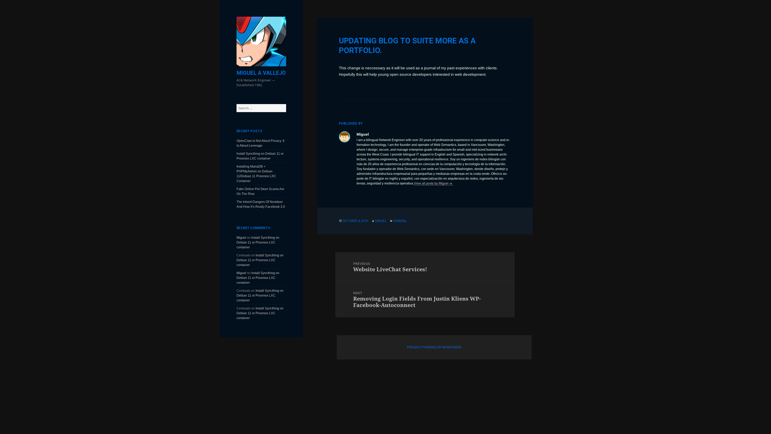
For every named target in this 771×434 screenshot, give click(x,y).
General (400, 221)
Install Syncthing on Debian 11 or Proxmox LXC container (258, 242)
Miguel (241, 237)
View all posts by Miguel (431, 183)
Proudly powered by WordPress (434, 347)
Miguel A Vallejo (261, 73)
